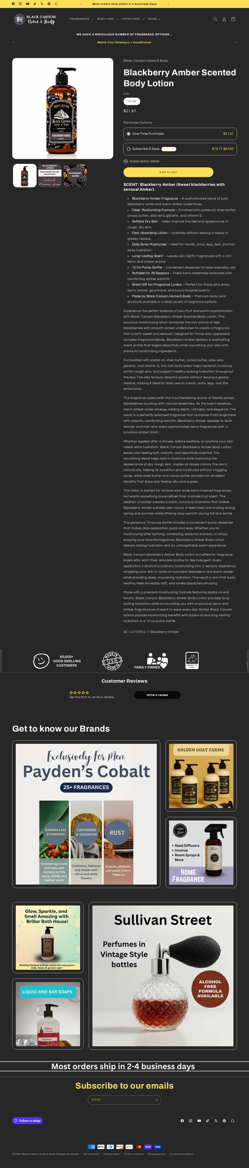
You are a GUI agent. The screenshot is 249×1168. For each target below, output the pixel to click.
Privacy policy (112, 1154)
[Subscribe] (156, 1100)
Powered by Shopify (67, 1154)
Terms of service (134, 1154)
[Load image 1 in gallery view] (24, 175)
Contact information (181, 1154)
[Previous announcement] (80, 4)
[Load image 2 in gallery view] (49, 175)
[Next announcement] (168, 4)
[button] (80, 19)
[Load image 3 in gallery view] (75, 175)
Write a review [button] (157, 694)
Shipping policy (156, 1154)
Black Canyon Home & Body (38, 1154)
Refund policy (91, 1154)
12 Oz (132, 101)
